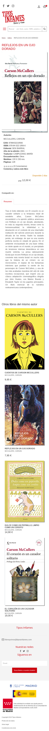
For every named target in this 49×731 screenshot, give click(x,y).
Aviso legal (5, 724)
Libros (10, 38)
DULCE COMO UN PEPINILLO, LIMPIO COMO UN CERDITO (22, 526)
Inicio (3, 38)
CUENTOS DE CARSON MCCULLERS (22, 373)
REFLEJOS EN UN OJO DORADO (20, 449)
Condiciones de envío (9, 728)
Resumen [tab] (8, 202)
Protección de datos (8, 721)
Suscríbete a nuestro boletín (24, 670)
